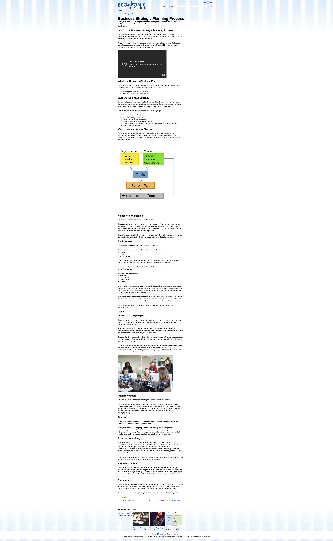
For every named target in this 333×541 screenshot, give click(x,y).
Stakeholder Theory (172, 528)
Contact (154, 534)
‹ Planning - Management (127, 500)
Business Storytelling (156, 528)
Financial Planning (139, 528)
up (150, 500)
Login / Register (208, 2)
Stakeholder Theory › (175, 500)
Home (120, 11)
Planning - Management (125, 14)
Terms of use (162, 534)
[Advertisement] (199, 34)
